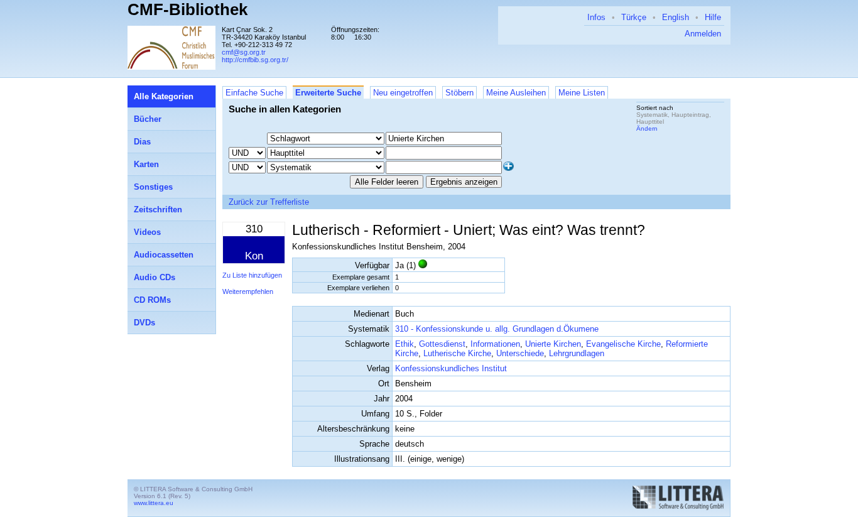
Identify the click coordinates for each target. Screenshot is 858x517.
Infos (596, 17)
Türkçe (633, 17)
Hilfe (713, 17)
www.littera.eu (153, 502)
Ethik (404, 344)
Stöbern (459, 92)
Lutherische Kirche (457, 353)
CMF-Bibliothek (187, 9)
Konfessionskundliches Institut (451, 368)
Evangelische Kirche (623, 344)
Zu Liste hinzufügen (252, 275)
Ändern (647, 128)
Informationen (495, 344)
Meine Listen (581, 92)
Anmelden (703, 33)
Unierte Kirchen (553, 344)
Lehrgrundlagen (576, 353)
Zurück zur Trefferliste (269, 202)
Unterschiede (520, 353)
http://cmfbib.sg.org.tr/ (255, 59)
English (675, 17)
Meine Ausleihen (516, 92)
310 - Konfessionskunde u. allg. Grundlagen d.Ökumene (497, 329)
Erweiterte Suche (328, 92)
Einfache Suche (254, 92)
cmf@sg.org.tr (244, 52)
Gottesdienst (442, 344)
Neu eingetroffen (403, 92)
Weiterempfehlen (247, 291)
